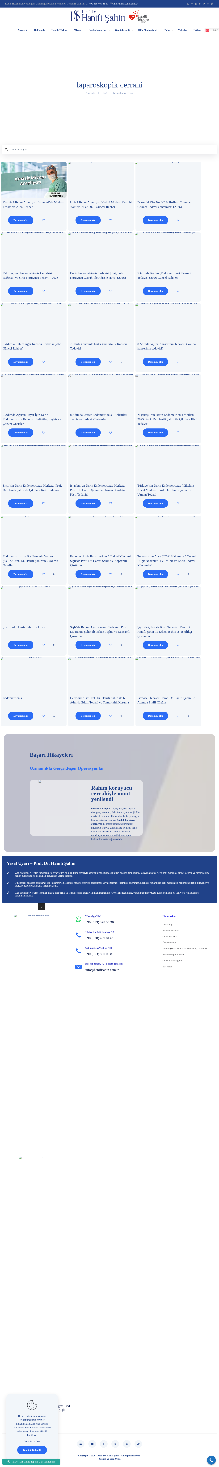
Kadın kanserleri (171, 930)
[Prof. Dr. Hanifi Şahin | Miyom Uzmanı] (110, 16)
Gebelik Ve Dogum (172, 960)
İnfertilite (167, 966)
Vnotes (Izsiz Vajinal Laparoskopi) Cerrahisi (185, 948)
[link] (34, 180)
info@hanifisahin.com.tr (125, 3)
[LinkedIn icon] (204, 4)
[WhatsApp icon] (188, 4)
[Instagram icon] (208, 4)
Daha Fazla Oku (32, 1441)
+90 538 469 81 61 (98, 3)
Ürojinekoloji (169, 942)
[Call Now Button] (211, 1460)
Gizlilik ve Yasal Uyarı (110, 1459)
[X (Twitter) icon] (196, 4)
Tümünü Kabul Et (32, 1450)
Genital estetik (170, 936)
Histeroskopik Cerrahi (174, 954)
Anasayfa (90, 93)
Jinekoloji (167, 924)
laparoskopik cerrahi (123, 93)
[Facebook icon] (192, 4)
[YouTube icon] (200, 4)
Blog (104, 93)
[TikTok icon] (212, 4)
